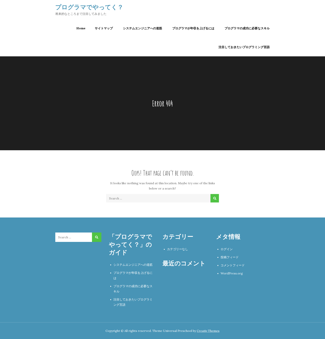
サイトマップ (104, 28)
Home (80, 28)
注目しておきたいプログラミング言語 (244, 47)
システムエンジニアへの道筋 (142, 28)
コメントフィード (233, 265)
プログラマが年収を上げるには (193, 28)
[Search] (214, 198)
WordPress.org (232, 273)
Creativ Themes (208, 331)
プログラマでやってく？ (89, 7)
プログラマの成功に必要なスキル (247, 28)
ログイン (227, 249)
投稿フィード (230, 257)
